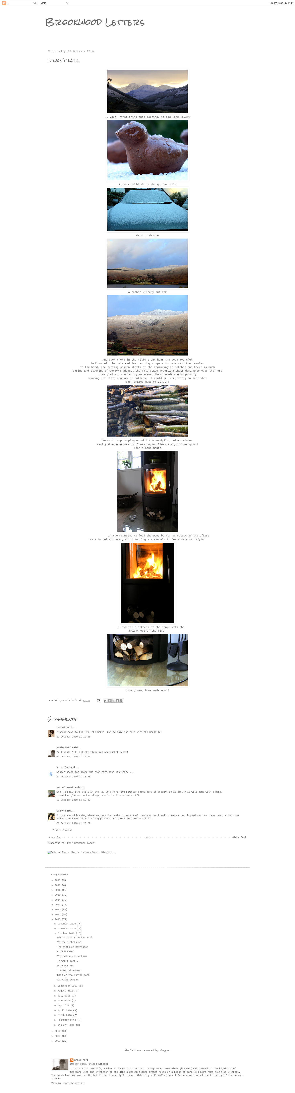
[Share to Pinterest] (121, 701)
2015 (58, 895)
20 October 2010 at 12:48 (73, 736)
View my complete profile (68, 1083)
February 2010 (67, 1020)
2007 (58, 1041)
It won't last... (68, 961)
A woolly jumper (67, 979)
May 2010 (64, 1005)
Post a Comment (62, 830)
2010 (58, 919)
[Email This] (106, 701)
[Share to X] (113, 701)
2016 (58, 890)
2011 (58, 914)
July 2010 (65, 995)
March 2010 (65, 1015)
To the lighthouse (69, 942)
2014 (58, 900)
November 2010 (67, 928)
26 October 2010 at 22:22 (73, 823)
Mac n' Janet (65, 787)
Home (147, 837)
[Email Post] (99, 700)
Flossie (163, 444)
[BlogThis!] (110, 701)
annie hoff (64, 747)
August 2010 (66, 990)
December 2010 (67, 923)
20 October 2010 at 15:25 (73, 776)
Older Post (239, 837)
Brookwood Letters (95, 21)
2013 (58, 904)
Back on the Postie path (73, 975)
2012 (58, 909)
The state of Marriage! (72, 947)
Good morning (65, 951)
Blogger (164, 1050)
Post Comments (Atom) (81, 843)
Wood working (65, 965)
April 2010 (65, 1010)
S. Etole (62, 767)
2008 (58, 1036)
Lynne (60, 811)
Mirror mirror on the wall (74, 937)
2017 (58, 885)
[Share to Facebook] (117, 701)
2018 (58, 880)
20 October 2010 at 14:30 (73, 756)
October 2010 (67, 933)
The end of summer (69, 970)
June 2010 (65, 1000)
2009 (58, 1031)
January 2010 (67, 1025)
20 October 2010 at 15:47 (73, 800)
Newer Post (56, 837)
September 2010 (68, 986)
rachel (61, 727)
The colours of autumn (72, 956)
